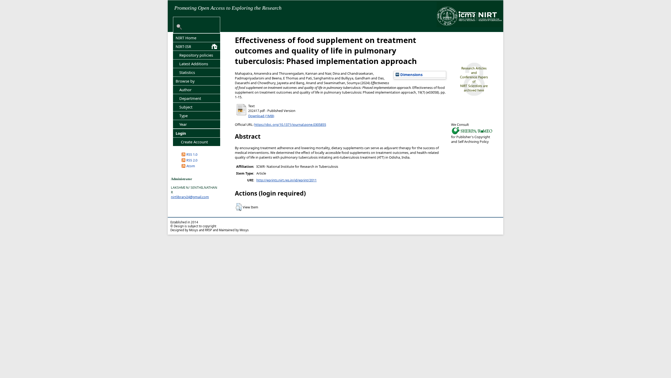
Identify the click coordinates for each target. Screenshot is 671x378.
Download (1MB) (261, 116)
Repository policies (196, 55)
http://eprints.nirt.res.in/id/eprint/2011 (286, 180)
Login (181, 133)
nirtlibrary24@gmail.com (190, 197)
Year (183, 124)
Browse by (185, 81)
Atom (190, 166)
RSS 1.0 (191, 154)
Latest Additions (193, 63)
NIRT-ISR (183, 46)
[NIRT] (472, 133)
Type (183, 115)
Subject (185, 107)
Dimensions (411, 74)
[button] (239, 207)
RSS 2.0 (191, 160)
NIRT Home (186, 37)
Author (185, 89)
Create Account (194, 141)
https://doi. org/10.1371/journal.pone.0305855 (290, 124)
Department (190, 98)
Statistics (187, 72)
